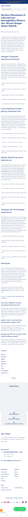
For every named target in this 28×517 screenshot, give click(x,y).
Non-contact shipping (14, 419)
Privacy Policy (4, 476)
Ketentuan (3, 480)
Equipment (3, 357)
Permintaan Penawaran (6, 490)
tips (2, 366)
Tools (2, 368)
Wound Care (4, 373)
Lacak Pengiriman (5, 474)
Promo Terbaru (4, 488)
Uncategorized (4, 370)
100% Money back (14, 414)
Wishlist (16, 476)
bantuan (3, 354)
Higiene (3, 359)
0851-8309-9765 (5, 290)
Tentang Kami (4, 472)
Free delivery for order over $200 (14, 424)
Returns (16, 472)
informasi (3, 361)
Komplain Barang (18, 488)
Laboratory (4, 364)
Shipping (16, 474)
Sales (2, 478)
